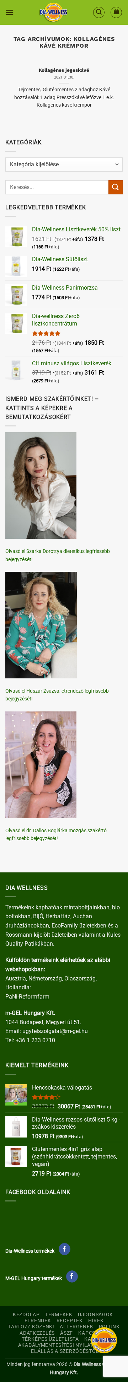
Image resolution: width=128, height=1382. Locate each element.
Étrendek (38, 1321)
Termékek (59, 1315)
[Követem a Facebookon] (64, 1249)
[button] (9, 12)
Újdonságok (95, 1315)
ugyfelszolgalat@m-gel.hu (55, 1031)
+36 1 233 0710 (35, 1040)
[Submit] (115, 187)
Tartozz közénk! (31, 1327)
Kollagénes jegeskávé (64, 70)
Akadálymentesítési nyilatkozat (64, 1345)
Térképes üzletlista (50, 1339)
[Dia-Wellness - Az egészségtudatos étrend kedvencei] (53, 12)
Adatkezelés (37, 1333)
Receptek (70, 1321)
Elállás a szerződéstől (65, 1351)
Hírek (96, 1321)
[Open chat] (104, 1340)
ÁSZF (66, 1333)
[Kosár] (116, 12)
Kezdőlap (26, 1315)
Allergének (76, 1327)
